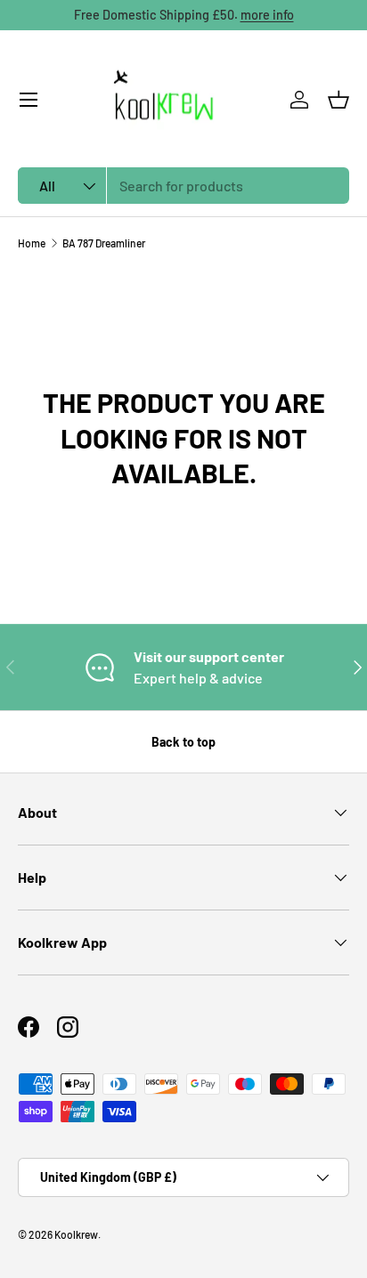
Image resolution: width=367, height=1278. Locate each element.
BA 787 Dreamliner (103, 243)
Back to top (183, 741)
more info (267, 14)
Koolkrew (76, 1234)
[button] (338, 99)
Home (31, 243)
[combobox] (183, 185)
